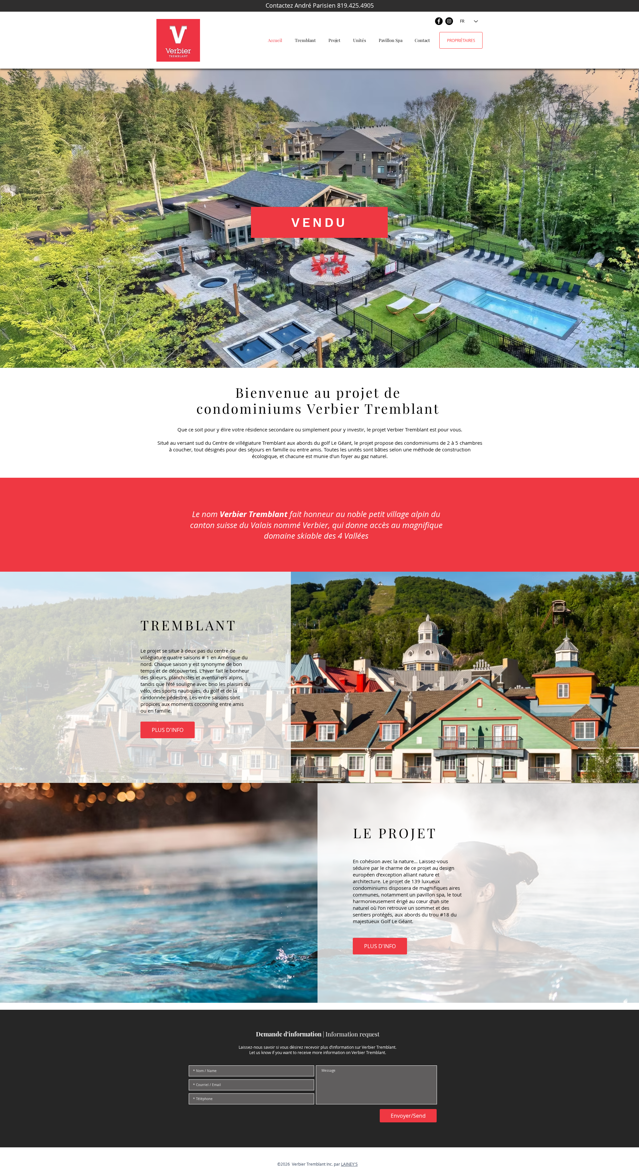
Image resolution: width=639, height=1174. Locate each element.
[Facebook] (439, 21)
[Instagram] (449, 21)
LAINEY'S (349, 1164)
